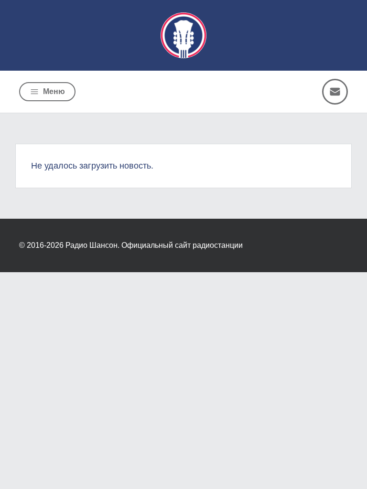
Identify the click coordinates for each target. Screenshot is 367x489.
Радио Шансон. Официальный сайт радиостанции (154, 245)
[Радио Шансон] (183, 35)
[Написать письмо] (335, 92)
